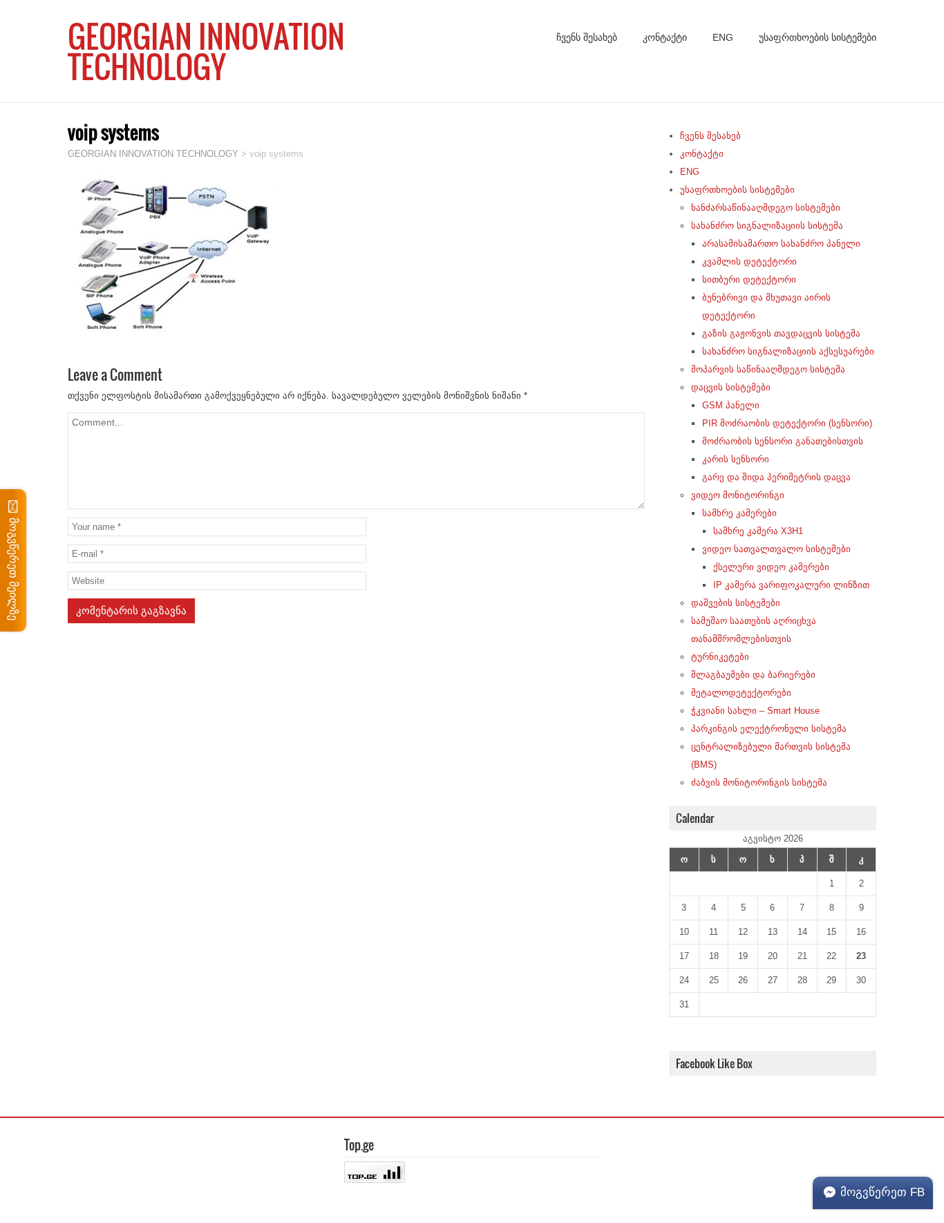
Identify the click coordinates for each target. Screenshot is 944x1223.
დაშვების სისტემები (735, 603)
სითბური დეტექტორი (749, 279)
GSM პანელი (730, 405)
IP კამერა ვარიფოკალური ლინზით (791, 585)
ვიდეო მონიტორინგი (737, 495)
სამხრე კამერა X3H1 (758, 531)
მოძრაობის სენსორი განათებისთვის (782, 441)
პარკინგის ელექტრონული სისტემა (769, 728)
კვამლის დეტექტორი (749, 261)
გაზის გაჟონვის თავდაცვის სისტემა (781, 333)
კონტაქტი (665, 37)
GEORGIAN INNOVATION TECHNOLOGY (206, 51)
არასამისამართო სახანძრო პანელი (781, 243)
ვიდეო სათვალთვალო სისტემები (776, 549)
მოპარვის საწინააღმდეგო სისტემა (768, 369)
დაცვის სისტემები (731, 387)
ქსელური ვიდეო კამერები (771, 567)
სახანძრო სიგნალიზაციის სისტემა (767, 225)
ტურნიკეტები (720, 657)
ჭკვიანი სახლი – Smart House (755, 710)
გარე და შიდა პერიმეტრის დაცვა (776, 477)
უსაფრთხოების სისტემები (817, 37)
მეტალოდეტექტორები (741, 693)
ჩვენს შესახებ (586, 37)
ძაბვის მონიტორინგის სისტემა (759, 782)
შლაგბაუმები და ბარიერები (753, 675)
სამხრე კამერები (739, 513)
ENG (722, 37)
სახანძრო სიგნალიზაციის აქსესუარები (788, 351)
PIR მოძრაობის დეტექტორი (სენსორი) (787, 423)
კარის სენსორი (735, 459)
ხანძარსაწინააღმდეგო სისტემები (765, 207)
